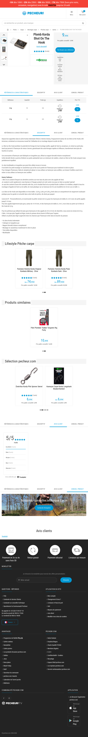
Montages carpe (32, 30)
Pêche (15, 30)
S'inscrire (66, 580)
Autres (54, 30)
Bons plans (7, 662)
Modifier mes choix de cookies (57, 616)
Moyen (10, 457)
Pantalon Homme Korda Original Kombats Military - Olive (29, 270)
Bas (9, 463)
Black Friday (7, 666)
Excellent (11, 447)
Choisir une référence (66, 50)
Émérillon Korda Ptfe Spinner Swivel (29, 386)
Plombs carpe (45, 30)
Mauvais (10, 468)
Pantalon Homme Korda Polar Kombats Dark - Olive (59, 270)
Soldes (6, 655)
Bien (9, 452)
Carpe (22, 30)
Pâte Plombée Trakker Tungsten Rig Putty (44, 329)
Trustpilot (5, 536)
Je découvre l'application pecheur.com (77, 698)
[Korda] (41, 60)
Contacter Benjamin (44, 508)
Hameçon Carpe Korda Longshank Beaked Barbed (59, 387)
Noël (5, 669)
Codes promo (8, 648)
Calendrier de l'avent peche (12, 680)
